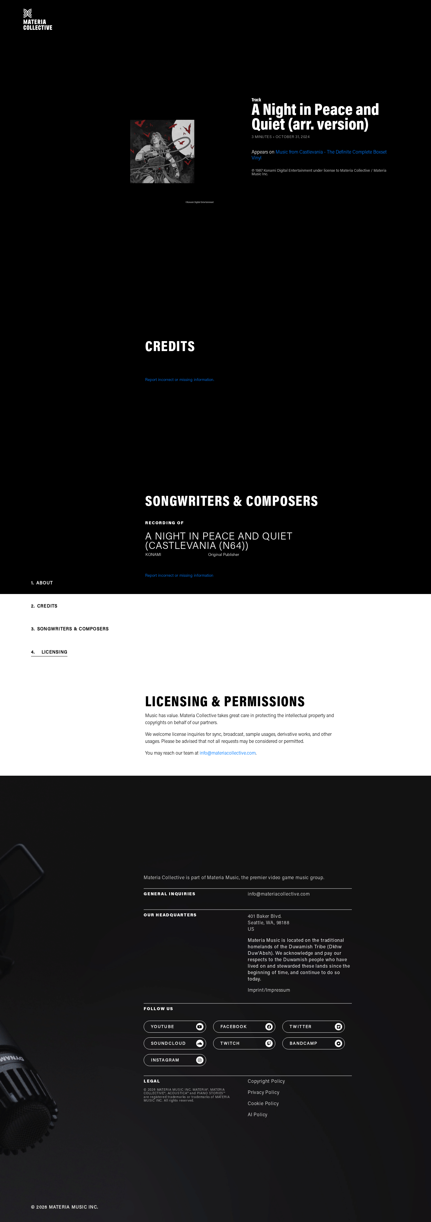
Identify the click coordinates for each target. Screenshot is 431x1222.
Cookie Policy (263, 1104)
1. (42, 583)
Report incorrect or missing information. (179, 380)
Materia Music (223, 878)
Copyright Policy (266, 1081)
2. (44, 606)
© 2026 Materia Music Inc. (64, 1207)
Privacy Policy (263, 1092)
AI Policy (257, 1115)
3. (70, 629)
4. (49, 652)
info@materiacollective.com (228, 753)
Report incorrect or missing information (179, 576)
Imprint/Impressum (269, 990)
